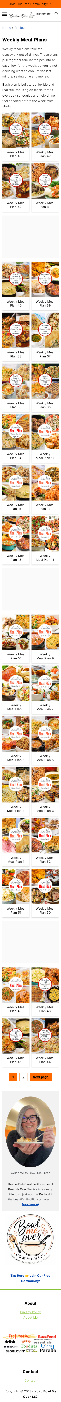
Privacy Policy (30, 1312)
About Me (30, 1317)
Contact (30, 1380)
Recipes (20, 27)
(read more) (30, 1204)
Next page (41, 1077)
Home (6, 27)
